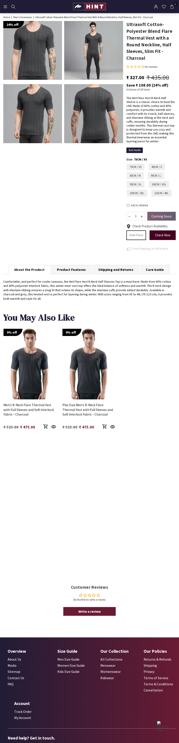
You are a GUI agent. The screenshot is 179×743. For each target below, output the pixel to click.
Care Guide (155, 269)
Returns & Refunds (157, 659)
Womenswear (110, 671)
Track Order (23, 711)
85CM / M (135, 175)
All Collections (111, 659)
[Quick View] (53, 426)
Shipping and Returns (115, 269)
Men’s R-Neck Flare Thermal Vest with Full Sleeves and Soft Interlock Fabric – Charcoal (28, 409)
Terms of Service (156, 678)
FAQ (11, 684)
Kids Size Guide (68, 671)
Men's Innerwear (22, 17)
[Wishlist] (164, 6)
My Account (22, 717)
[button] (172, 6)
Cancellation (153, 690)
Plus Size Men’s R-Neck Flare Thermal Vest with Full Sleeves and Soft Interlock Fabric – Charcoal (87, 409)
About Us (14, 659)
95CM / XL (135, 184)
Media (12, 665)
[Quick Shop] (45, 426)
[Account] (156, 6)
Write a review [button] (89, 611)
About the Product (29, 269)
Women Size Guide (71, 665)
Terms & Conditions (158, 684)
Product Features (71, 269)
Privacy (149, 671)
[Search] (13, 6)
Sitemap (14, 671)
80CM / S (157, 167)
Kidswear (107, 678)
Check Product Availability (150, 226)
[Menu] (5, 6)
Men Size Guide (68, 659)
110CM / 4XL (161, 193)
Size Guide (135, 150)
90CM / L (156, 175)
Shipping (150, 665)
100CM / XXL (159, 184)
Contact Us (16, 678)
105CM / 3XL (137, 193)
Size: (136, 159)
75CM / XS (135, 167)
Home (6, 17)
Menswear (107, 665)
